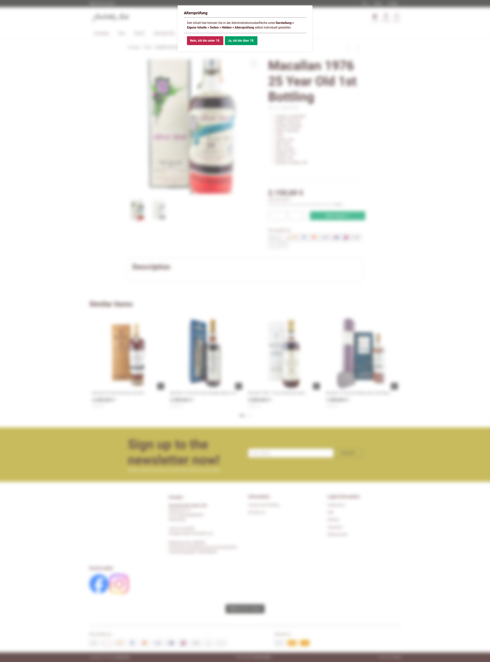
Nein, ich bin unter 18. (205, 40)
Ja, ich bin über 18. (241, 40)
